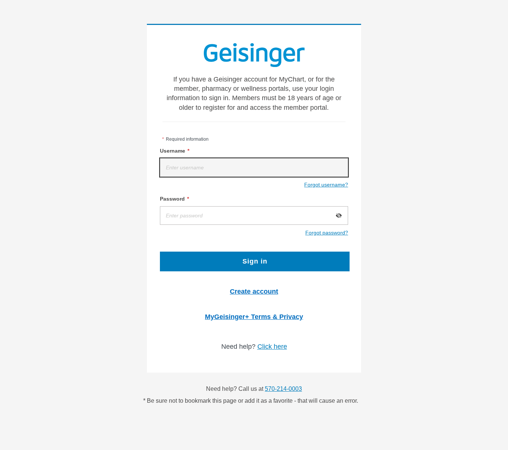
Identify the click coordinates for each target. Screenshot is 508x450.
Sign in (254, 261)
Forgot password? (326, 233)
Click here (272, 346)
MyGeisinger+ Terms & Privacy (254, 316)
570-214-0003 (283, 389)
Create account (254, 291)
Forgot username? (326, 185)
